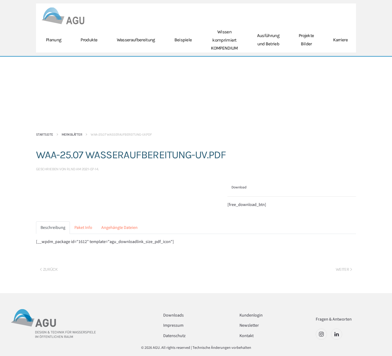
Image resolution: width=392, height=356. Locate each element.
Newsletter (249, 325)
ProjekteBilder (306, 39)
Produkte (89, 39)
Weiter (342, 269)
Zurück (50, 269)
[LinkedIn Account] (336, 334)
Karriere (340, 39)
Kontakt (246, 336)
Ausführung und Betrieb (268, 39)
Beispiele (183, 39)
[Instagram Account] (321, 334)
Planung (53, 39)
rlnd (71, 169)
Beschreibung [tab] (53, 227)
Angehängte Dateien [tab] (119, 227)
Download (238, 187)
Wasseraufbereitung (136, 39)
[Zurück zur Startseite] (63, 16)
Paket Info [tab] (83, 227)
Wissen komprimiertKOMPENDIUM (224, 40)
